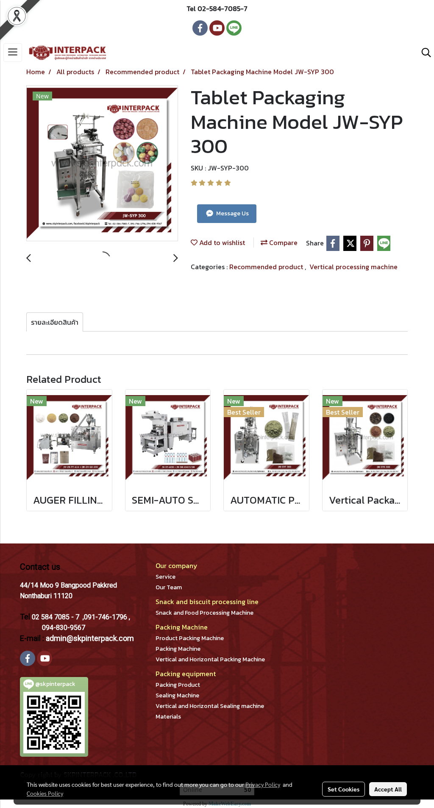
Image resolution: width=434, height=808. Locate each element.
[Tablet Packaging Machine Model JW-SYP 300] (102, 164)
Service (165, 576)
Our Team (169, 587)
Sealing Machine (177, 695)
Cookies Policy (45, 793)
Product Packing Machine (190, 638)
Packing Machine (178, 648)
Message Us (232, 213)
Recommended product (267, 267)
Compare (282, 242)
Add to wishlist (221, 242)
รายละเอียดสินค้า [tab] (54, 322)
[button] (423, 52)
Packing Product (178, 684)
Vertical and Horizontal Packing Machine (210, 659)
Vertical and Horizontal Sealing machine (210, 706)
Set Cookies (343, 789)
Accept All (388, 789)
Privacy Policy (262, 784)
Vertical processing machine (353, 267)
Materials (168, 716)
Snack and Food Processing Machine (204, 612)
